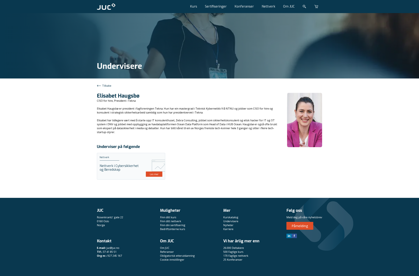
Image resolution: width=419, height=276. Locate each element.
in (289, 236)
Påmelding (300, 226)
